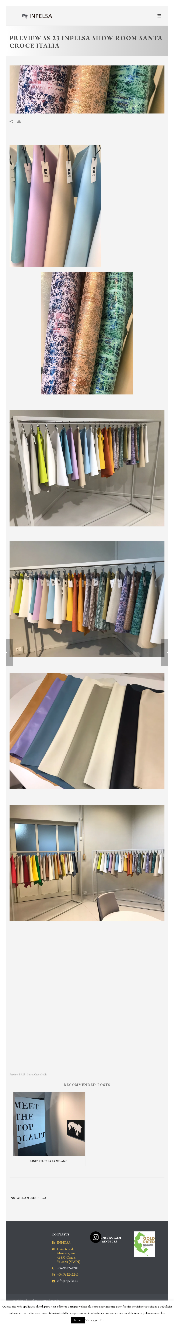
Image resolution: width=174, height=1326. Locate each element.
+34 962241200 (68, 1268)
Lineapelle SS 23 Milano (49, 1161)
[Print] (21, 121)
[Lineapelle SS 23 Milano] (49, 1124)
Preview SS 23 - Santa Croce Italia (28, 1074)
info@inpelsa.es (67, 1281)
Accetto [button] (77, 1320)
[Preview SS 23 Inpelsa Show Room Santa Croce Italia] (87, 89)
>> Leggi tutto (94, 1320)
